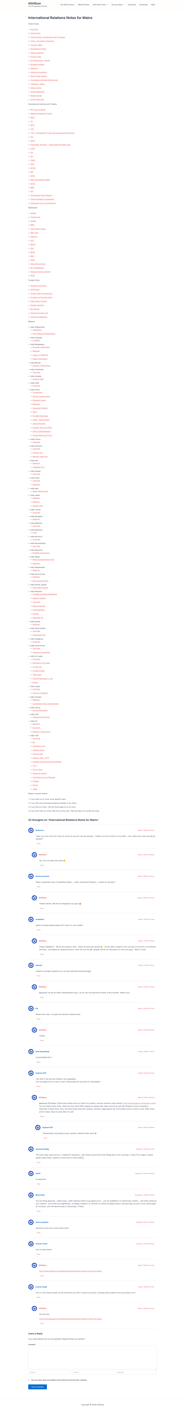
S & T (35, 766)
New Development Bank (40, 180)
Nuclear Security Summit (40, 272)
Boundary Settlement (41, 347)
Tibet (35, 412)
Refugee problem (37, 64)
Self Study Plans (99, 5)
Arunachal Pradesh (40, 408)
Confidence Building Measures (45, 594)
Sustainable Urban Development (46, 704)
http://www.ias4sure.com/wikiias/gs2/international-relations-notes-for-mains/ (70, 1271)
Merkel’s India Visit (40, 456)
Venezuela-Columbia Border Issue (44, 80)
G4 (31, 152)
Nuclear (36, 614)
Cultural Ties (38, 453)
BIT (34, 742)
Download (143, 5)
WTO (32, 125)
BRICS (32, 244)
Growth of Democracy (42, 365)
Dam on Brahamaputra (42, 431)
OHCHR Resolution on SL (43, 678)
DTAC (35, 533)
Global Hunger (36, 96)
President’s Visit (39, 746)
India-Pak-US (38, 618)
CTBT (32, 149)
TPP (32, 129)
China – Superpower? (41, 420)
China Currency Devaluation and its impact (47, 37)
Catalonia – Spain (37, 84)
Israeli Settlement (37, 92)
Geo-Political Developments (44, 334)
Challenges (37, 330)
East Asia (34, 29)
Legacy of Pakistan (40, 355)
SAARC (33, 221)
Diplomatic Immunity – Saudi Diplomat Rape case (50, 145)
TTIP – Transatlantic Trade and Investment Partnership (52, 133)
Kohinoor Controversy (41, 732)
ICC (31, 137)
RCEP (32, 275)
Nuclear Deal (38, 754)
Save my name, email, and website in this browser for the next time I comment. (59, 1380)
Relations (36, 351)
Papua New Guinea (40, 588)
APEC (32, 141)
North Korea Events (40, 581)
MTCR (32, 168)
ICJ (31, 121)
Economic (37, 728)
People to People (39, 773)
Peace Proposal (39, 606)
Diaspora (34, 68)
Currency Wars (36, 45)
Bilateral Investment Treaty (41, 113)
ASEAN (33, 213)
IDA (31, 191)
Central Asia (35, 217)
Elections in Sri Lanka (41, 663)
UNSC (32, 160)
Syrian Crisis (35, 33)
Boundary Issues (39, 400)
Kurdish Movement (40, 710)
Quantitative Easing (38, 49)
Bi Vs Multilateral (37, 268)
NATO (32, 184)
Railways (36, 502)
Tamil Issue (37, 675)
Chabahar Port (38, 467)
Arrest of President (40, 693)
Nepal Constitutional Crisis (43, 559)
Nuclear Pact (38, 506)
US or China (37, 769)
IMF (31, 172)
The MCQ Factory (67, 5)
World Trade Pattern (38, 76)
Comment (32, 1344)
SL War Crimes (38, 671)
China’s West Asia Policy (42, 435)
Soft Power (35, 289)
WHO (32, 117)
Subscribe (132, 5)
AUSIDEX (36, 340)
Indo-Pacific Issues (38, 229)
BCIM (32, 252)
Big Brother (35, 309)
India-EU (33, 236)
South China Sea (37, 99)
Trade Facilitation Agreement (42, 199)
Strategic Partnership (41, 652)
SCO (32, 240)
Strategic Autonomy (38, 286)
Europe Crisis (35, 57)
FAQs (153, 5)
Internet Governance (38, 72)
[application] (107, 4)
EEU (32, 248)
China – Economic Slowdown (42, 41)
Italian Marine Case (40, 491)
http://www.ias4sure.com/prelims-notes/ (139, 1103)
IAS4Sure (34, 3)
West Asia (34, 233)
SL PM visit (37, 667)
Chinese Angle (38, 750)
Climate (36, 781)
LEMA (35, 789)
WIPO (32, 176)
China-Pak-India (39, 424)
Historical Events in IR (39, 313)
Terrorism (36, 602)
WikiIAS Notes (83, 5)
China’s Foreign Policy (41, 396)
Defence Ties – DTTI (41, 758)
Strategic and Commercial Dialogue (47, 762)
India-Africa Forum (37, 264)
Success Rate (116, 5)
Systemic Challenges (38, 317)
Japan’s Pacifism (37, 53)
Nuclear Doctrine (37, 305)
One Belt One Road (40, 416)
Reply (38, 843)
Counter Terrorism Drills (42, 427)
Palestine (36, 484)
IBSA (32, 256)
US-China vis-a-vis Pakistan (44, 777)
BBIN (32, 225)
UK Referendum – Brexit (40, 60)
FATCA (35, 785)
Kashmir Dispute (39, 598)
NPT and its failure (37, 110)
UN (31, 156)
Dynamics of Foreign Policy (41, 297)
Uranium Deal (38, 379)
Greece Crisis (35, 88)
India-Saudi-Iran (39, 635)
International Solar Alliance (41, 195)
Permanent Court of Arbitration (43, 203)
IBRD (32, 187)
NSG (32, 164)
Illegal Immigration (40, 359)
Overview (36, 372)
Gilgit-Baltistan (39, 610)
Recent (35, 682)
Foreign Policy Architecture (41, 293)
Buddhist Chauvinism (41, 553)
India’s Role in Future (38, 301)
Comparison (37, 392)
